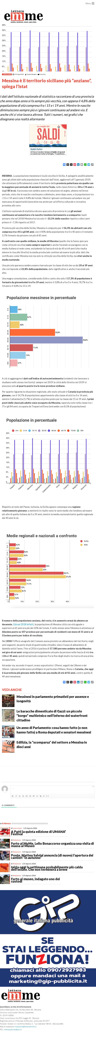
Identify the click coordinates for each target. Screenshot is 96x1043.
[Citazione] (33, 796)
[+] (47, 796)
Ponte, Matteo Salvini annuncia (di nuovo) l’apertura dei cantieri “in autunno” (52, 856)
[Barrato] (23, 796)
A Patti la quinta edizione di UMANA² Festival (38, 832)
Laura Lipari (17, 828)
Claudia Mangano (32, 74)
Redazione (17, 840)
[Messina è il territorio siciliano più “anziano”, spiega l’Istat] (48, 47)
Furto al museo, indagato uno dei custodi (35, 880)
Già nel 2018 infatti (23, 624)
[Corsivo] (16, 796)
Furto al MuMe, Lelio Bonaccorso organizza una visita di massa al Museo (52, 844)
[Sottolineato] (19, 796)
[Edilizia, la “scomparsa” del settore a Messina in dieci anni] (8, 746)
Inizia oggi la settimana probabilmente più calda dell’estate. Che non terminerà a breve (47, 868)
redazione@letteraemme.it (25, 1026)
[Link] (40, 796)
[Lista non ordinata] (30, 796)
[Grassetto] (12, 796)
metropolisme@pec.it (13, 1029)
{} (44, 796)
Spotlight (7, 74)
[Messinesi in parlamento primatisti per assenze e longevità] (8, 700)
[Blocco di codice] (37, 796)
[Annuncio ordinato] (26, 796)
